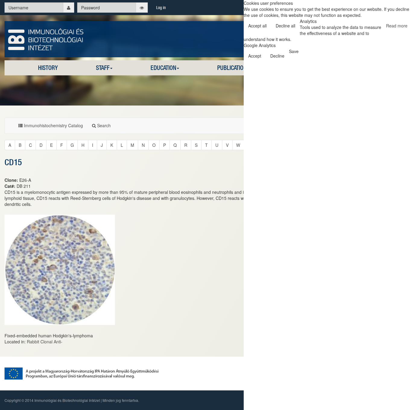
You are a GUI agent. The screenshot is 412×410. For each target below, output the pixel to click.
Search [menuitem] (103, 125)
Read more (396, 26)
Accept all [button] (257, 26)
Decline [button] (277, 56)
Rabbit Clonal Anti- (44, 342)
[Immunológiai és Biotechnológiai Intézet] (46, 39)
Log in (161, 7)
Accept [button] (254, 56)
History (48, 67)
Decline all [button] (285, 26)
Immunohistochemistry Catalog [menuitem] (53, 125)
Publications (233, 67)
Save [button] (294, 51)
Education (163, 67)
